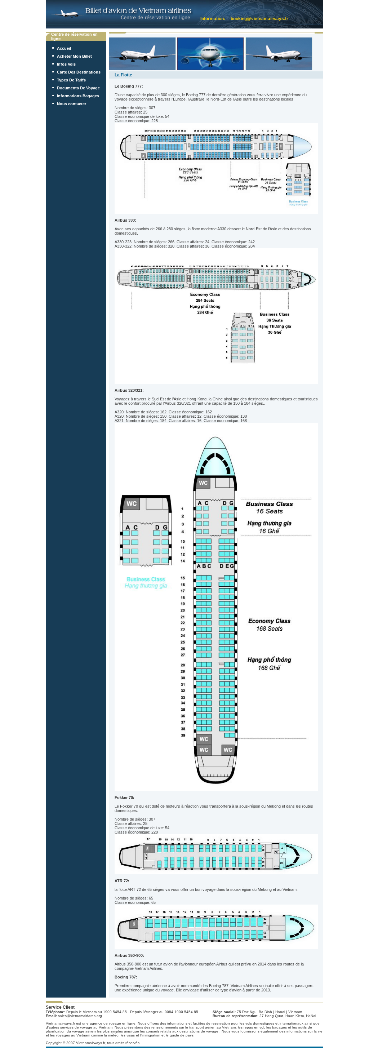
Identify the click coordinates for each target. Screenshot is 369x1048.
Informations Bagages (78, 96)
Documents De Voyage (78, 88)
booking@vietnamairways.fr (259, 18)
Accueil (64, 48)
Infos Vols (66, 64)
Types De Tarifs (71, 80)
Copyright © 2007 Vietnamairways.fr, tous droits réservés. (93, 1043)
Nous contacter (71, 104)
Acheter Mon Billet (74, 56)
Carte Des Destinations (79, 72)
